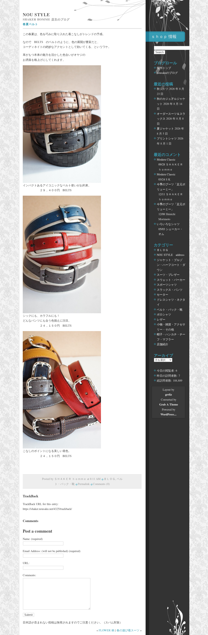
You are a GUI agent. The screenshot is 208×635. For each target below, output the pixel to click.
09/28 (161, 164)
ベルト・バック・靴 (169, 309)
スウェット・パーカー (171, 280)
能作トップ (164, 68)
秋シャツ (162, 89)
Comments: (29, 575)
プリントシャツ (167, 138)
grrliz (168, 394)
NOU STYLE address (170, 255)
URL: (26, 563)
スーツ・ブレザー (168, 275)
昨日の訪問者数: (168, 376)
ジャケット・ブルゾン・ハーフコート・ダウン (171, 265)
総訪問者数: (165, 380)
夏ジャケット (165, 128)
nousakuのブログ (167, 73)
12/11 (161, 194)
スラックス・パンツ (169, 290)
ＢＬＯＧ (109, 479)
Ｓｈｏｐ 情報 (164, 36)
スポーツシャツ (167, 284)
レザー (161, 319)
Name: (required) (33, 539)
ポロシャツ (164, 314)
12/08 (161, 214)
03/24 (161, 179)
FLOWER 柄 (106, 630)
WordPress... (168, 414)
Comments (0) (101, 484)
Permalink (84, 484)
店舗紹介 (162, 344)
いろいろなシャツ (168, 224)
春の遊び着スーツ (128, 630)
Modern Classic (166, 159)
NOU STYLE (36, 14)
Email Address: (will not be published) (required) (51, 551)
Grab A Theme (168, 404)
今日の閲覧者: (166, 370)
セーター (162, 294)
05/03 (161, 229)
